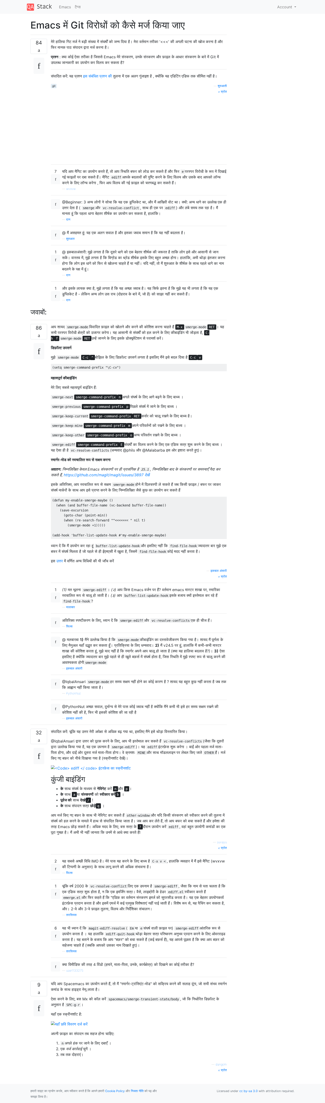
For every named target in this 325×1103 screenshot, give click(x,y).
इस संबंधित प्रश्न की (97, 76)
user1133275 (74, 970)
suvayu (222, 842)
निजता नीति (137, 1091)
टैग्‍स (78, 7)
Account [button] (285, 7)
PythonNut (73, 693)
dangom (221, 1064)
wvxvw (71, 189)
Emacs (65, 7)
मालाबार (70, 607)
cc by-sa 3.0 (248, 1091)
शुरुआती (222, 86)
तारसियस (71, 915)
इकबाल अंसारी (219, 571)
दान (68, 219)
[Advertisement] (139, 127)
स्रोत (223, 91)
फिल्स (69, 626)
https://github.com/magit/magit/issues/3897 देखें (106, 474)
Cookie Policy (115, 1091)
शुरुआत (70, 239)
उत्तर (59, 561)
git (53, 86)
